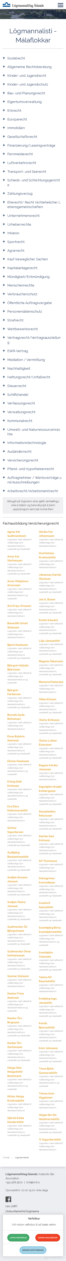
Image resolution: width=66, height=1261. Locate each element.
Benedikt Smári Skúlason (19, 630)
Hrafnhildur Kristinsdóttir (51, 560)
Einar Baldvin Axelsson (19, 745)
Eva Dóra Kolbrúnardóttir (19, 813)
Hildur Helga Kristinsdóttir (19, 1103)
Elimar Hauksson (19, 768)
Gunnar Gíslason (19, 981)
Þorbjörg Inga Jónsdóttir (51, 1007)
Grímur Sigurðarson (19, 836)
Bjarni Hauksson (19, 651)
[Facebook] (8, 1199)
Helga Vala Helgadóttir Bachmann (19, 1078)
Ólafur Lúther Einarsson (51, 749)
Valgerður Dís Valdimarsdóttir (51, 1123)
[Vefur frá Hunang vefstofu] (53, 1258)
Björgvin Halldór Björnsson (19, 674)
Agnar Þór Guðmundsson (19, 540)
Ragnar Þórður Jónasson (51, 772)
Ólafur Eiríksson (51, 726)
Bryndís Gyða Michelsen (19, 721)
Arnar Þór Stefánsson (19, 565)
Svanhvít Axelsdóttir (51, 912)
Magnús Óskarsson (51, 668)
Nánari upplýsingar (33, 1250)
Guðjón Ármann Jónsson (19, 886)
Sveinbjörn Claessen (51, 961)
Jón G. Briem (51, 606)
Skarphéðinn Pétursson (51, 820)
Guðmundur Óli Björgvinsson (19, 935)
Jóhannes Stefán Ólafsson (51, 583)
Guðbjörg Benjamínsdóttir (19, 861)
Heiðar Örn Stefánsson (19, 1052)
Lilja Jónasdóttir (51, 647)
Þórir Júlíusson (51, 1055)
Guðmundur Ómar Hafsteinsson (19, 960)
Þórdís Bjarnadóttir (51, 1032)
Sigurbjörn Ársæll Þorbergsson (51, 795)
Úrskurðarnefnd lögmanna (22, 1211)
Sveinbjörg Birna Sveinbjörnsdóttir (51, 936)
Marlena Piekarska (51, 687)
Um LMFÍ (11, 1206)
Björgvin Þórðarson (19, 699)
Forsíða (6, 1157)
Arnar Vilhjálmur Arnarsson (19, 590)
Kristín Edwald (51, 627)
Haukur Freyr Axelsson (19, 1002)
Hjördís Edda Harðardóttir (19, 1127)
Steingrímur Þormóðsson (51, 887)
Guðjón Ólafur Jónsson (19, 911)
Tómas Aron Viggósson (51, 1100)
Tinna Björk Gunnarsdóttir (51, 1077)
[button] (60, 4)
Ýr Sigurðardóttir (51, 1144)
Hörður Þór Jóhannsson (51, 538)
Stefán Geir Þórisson (51, 845)
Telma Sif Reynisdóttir (51, 984)
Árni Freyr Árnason (19, 610)
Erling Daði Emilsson (19, 790)
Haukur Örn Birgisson (19, 1027)
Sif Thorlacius (51, 865)
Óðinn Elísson (51, 706)
